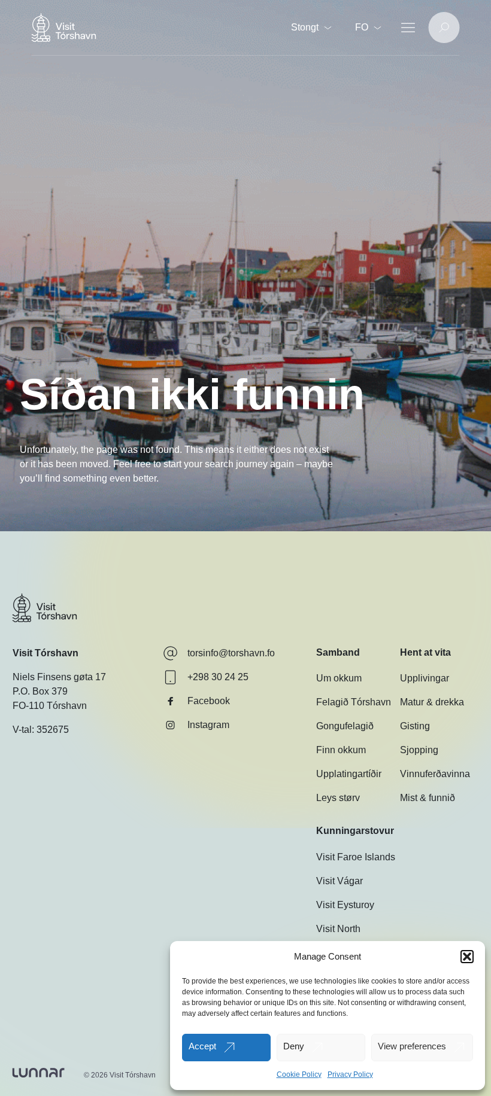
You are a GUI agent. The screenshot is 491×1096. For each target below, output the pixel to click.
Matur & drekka (432, 702)
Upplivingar (424, 678)
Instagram (208, 725)
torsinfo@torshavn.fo (231, 653)
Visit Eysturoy (345, 905)
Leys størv (338, 798)
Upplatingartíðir (348, 774)
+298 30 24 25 (217, 677)
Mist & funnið (427, 798)
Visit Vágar (339, 881)
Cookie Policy (299, 1074)
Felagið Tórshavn (353, 702)
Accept (202, 1046)
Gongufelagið (345, 726)
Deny (293, 1046)
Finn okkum (341, 750)
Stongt (305, 27)
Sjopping (419, 750)
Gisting (415, 726)
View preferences (412, 1046)
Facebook (208, 701)
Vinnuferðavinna (435, 774)
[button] (467, 957)
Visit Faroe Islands (355, 857)
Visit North (338, 929)
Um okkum (339, 678)
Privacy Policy (350, 1074)
